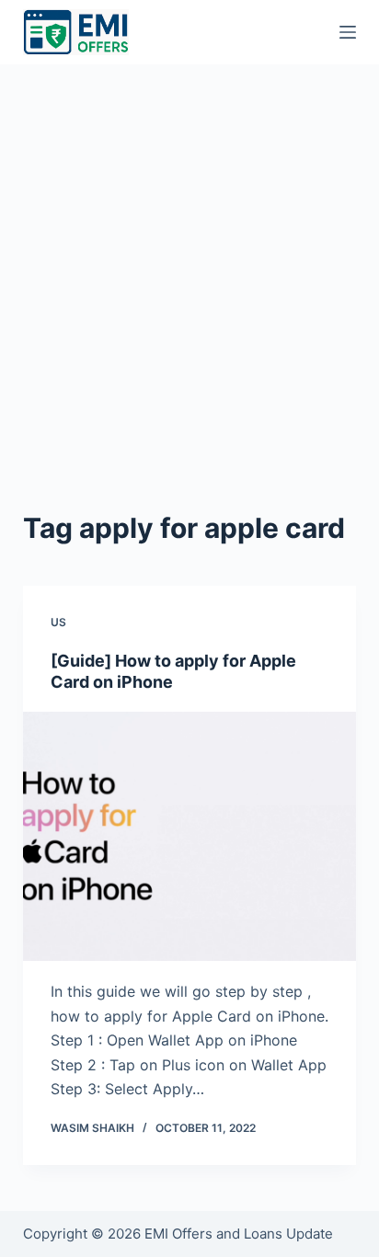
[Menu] (347, 32)
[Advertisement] (189, 263)
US (58, 622)
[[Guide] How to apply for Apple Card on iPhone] (190, 837)
